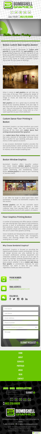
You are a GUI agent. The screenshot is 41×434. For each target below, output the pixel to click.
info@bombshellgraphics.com (27, 424)
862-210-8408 (26, 16)
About (20, 357)
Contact (20, 378)
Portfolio (20, 366)
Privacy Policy (14, 429)
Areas (20, 370)
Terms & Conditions (25, 429)
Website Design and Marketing (16, 431)
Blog (20, 374)
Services (20, 361)
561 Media (30, 431)
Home (20, 353)
